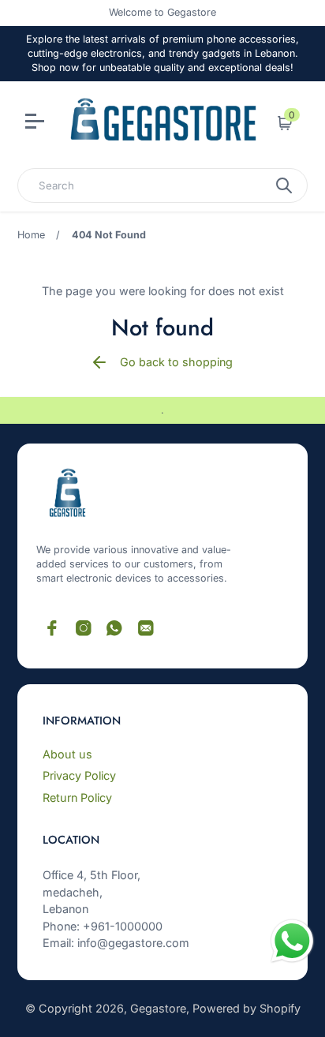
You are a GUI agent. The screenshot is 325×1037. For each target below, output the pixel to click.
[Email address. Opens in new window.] (146, 628)
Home (31, 235)
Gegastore (158, 1008)
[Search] (284, 185)
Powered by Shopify (246, 1008)
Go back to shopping (176, 362)
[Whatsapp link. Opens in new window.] (114, 628)
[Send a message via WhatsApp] (292, 941)
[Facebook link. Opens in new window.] (52, 628)
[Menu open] (36, 123)
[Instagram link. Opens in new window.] (83, 628)
